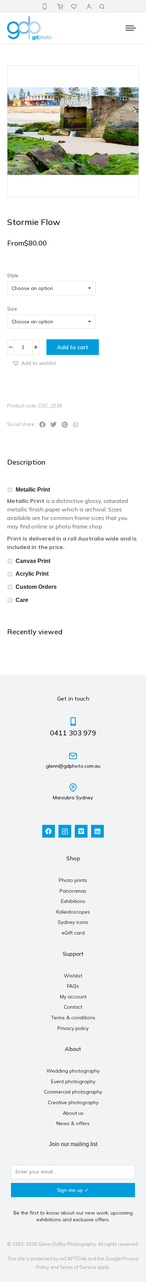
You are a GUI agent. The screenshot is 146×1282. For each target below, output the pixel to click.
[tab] (73, 490)
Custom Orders (36, 587)
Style (12, 275)
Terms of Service (78, 1267)
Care (22, 600)
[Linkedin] (97, 831)
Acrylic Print (32, 574)
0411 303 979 (73, 732)
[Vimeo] (81, 831)
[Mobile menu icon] (131, 28)
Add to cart (72, 347)
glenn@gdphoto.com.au (73, 766)
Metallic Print (33, 490)
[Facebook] (48, 831)
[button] (34, 362)
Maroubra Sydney (73, 797)
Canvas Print (33, 561)
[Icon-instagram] (64, 831)
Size (12, 309)
